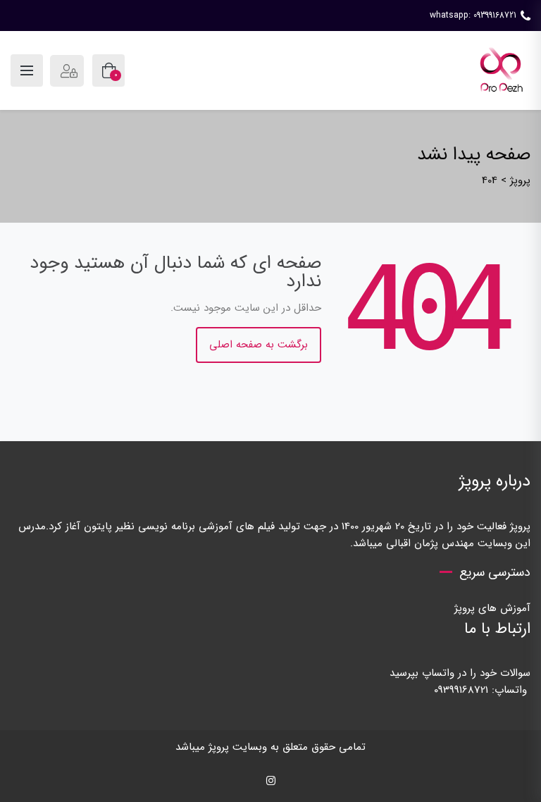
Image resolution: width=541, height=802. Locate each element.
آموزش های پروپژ (492, 608)
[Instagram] (270, 781)
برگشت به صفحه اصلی (258, 344)
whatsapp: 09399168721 (473, 15)
